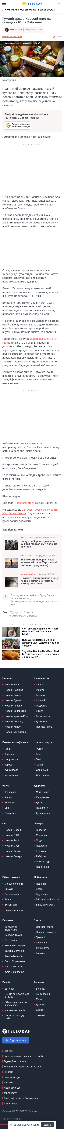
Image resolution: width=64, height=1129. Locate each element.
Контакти (8, 1082)
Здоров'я (39, 785)
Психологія (42, 808)
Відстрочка (42, 894)
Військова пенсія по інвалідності (16, 1003)
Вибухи (9, 889)
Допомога (41, 721)
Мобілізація (40, 877)
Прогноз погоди (44, 727)
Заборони (41, 942)
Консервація (43, 994)
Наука (5, 785)
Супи (39, 999)
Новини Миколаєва (15, 732)
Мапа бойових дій (14, 883)
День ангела (43, 948)
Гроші (8, 749)
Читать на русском (12, 37)
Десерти (40, 1004)
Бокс (38, 754)
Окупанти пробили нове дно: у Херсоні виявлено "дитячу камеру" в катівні (39, 581)
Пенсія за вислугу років (14, 1017)
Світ (4, 823)
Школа (39, 711)
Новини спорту (43, 742)
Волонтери (11, 904)
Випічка (40, 988)
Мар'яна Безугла (14, 966)
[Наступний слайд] (61, 10)
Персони (7, 920)
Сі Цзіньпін (11, 940)
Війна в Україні (11, 877)
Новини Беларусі (14, 856)
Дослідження (43, 813)
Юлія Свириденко (14, 972)
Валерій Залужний (15, 951)
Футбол (40, 749)
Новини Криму (13, 727)
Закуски (40, 1015)
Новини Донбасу (14, 721)
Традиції (40, 937)
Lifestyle (38, 823)
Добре (47, 1125)
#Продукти (15, 612)
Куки (35, 1124)
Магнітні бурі (43, 861)
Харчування (42, 797)
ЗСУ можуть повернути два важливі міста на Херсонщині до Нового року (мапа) (39, 562)
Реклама (8, 1072)
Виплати (40, 695)
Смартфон (10, 813)
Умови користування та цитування (23, 1066)
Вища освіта (43, 716)
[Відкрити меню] (4, 3)
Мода (39, 840)
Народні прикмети (46, 932)
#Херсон (28, 612)
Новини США (12, 835)
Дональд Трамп (13, 935)
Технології (10, 792)
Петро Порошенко (15, 961)
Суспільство (41, 678)
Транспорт (10, 754)
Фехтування (42, 775)
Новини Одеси (13, 700)
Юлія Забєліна (16, 30)
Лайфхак (41, 856)
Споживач (41, 835)
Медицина (41, 705)
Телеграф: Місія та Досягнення (21, 1098)
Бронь (39, 889)
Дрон (7, 808)
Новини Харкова (14, 690)
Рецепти (39, 982)
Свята (37, 920)
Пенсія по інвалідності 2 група (17, 995)
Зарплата (41, 684)
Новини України (28, 574)
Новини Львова (13, 705)
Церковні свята (44, 927)
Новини (7, 678)
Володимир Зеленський (11, 928)
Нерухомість (11, 759)
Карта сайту (10, 1093)
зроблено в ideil (12, 1119)
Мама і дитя (42, 792)
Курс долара (11, 770)
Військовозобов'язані (48, 899)
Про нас (8, 1051)
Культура (41, 851)
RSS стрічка (10, 1103)
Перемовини (12, 894)
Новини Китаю (13, 851)
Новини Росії (12, 840)
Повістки (41, 883)
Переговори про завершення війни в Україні (30, 10)
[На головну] (32, 3)
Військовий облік (45, 904)
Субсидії (40, 700)
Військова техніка (14, 910)
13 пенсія (10, 988)
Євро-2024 (42, 770)
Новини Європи (13, 830)
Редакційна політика (15, 1061)
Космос (9, 797)
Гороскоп (41, 830)
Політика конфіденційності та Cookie (24, 1056)
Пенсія (6, 982)
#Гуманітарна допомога (23, 616)
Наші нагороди (12, 1077)
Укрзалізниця (12, 775)
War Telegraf (27, 537)
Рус (59, 3)
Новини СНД (12, 845)
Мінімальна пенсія (15, 1010)
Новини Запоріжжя (15, 711)
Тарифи (9, 764)
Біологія (9, 802)
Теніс (39, 759)
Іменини (40, 953)
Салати (40, 1010)
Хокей (39, 764)
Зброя (8, 899)
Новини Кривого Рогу (16, 716)
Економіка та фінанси (15, 742)
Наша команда (12, 1087)
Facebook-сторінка (26, 502)
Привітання (42, 867)
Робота (40, 690)
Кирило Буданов (14, 956)
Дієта (39, 802)
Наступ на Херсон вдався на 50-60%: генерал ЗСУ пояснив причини (39, 544)
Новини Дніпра (13, 695)
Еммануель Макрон (15, 945)
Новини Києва (12, 684)
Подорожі (41, 845)
